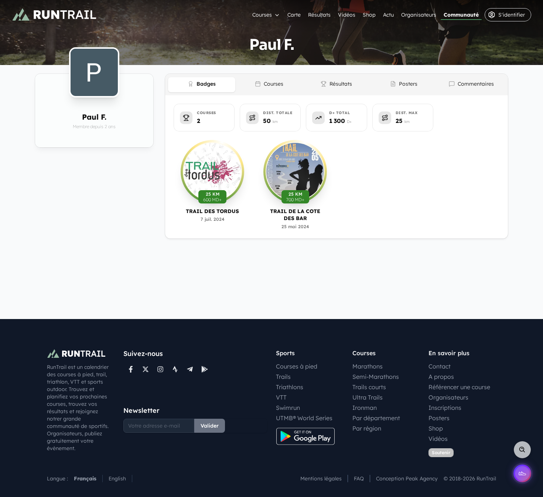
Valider (210, 425)
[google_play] (204, 369)
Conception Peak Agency (407, 478)
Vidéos (346, 14)
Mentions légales (321, 478)
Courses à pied (296, 366)
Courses (262, 14)
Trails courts (369, 387)
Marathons (367, 366)
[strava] (175, 369)
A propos (441, 376)
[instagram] (160, 369)
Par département (376, 418)
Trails (283, 376)
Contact (439, 366)
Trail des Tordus (212, 211)
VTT (281, 397)
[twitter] (145, 369)
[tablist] (336, 84)
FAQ (359, 478)
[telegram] (189, 369)
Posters (439, 418)
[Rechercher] (522, 450)
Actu (388, 14)
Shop (369, 14)
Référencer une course (459, 387)
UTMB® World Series (304, 418)
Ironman (364, 407)
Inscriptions (444, 407)
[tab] (201, 84)
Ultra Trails (367, 397)
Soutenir (441, 452)
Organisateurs (418, 14)
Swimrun (288, 407)
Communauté (461, 14)
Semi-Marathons (375, 376)
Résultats (319, 14)
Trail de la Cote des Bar (295, 215)
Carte (294, 14)
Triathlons (289, 387)
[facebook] (130, 369)
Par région (366, 428)
